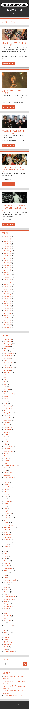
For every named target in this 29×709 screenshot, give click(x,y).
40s (5, 377)
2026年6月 (7, 241)
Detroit (6, 434)
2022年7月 (7, 301)
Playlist (8, 53)
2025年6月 (7, 258)
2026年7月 (7, 239)
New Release (8, 537)
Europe (6, 453)
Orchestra (7, 546)
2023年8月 (7, 289)
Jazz (24, 51)
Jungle (6, 504)
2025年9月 (7, 253)
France (6, 468)
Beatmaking (8, 406)
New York (7, 542)
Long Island (7, 511)
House (6, 484)
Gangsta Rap (8, 473)
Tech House (7, 606)
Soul (9, 99)
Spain (5, 601)
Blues (5, 410)
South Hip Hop (8, 599)
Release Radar (8, 568)
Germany (7, 475)
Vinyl (17, 53)
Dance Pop (7, 430)
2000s (6, 351)
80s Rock (24, 49)
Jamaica (6, 494)
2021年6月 (7, 327)
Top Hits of (7, 616)
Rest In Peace (17, 97)
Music (3, 53)
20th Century (8, 372)
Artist (10, 214)
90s (8, 214)
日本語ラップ (8, 642)
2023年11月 (8, 282)
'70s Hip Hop (8, 339)
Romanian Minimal (10, 580)
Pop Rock (7, 561)
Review (6, 573)
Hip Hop (8, 97)
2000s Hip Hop (8, 356)
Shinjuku (6, 589)
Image (6, 489)
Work (5, 635)
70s (18, 49)
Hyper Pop (7, 487)
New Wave (7, 539)
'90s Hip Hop (8, 344)
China (6, 415)
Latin (5, 506)
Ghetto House (8, 477)
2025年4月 (7, 263)
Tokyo (6, 613)
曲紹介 (11, 137)
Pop (7, 216)
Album (6, 399)
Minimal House (8, 518)
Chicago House (8, 413)
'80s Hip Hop (8, 341)
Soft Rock (12, 53)
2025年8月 (7, 256)
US (12, 216)
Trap (5, 618)
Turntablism (8, 620)
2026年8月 (7, 237)
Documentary (8, 446)
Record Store (8, 563)
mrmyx (17, 47)
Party (5, 549)
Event (6, 456)
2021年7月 (7, 325)
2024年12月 (8, 272)
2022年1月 (7, 311)
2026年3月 (7, 248)
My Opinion (7, 535)
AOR (5, 401)
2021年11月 (8, 315)
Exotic (6, 458)
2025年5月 (7, 260)
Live (5, 508)
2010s (6, 360)
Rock (5, 575)
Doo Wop (7, 449)
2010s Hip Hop (8, 363)
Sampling (4, 99)
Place (5, 554)
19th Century (8, 49)
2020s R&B (7, 370)
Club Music (7, 420)
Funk (14, 51)
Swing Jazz (7, 604)
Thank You (7, 611)
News (6, 544)
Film (17, 214)
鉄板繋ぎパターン (9, 651)
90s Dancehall (8, 394)
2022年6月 (7, 303)
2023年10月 (8, 284)
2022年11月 (8, 291)
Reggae (6, 566)
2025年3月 (7, 265)
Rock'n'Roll (7, 578)
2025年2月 (7, 268)
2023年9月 (7, 287)
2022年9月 (7, 296)
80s (21, 49)
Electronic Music (9, 451)
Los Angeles (8, 513)
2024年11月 (8, 275)
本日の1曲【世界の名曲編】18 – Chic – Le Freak (13, 132)
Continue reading (8, 63)
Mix (5, 520)
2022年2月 (7, 308)
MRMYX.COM (14, 10)
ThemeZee (23, 705)
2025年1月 (7, 270)
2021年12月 (8, 313)
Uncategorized (8, 625)
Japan (5, 496)
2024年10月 (8, 277)
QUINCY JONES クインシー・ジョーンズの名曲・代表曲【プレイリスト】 (14, 207)
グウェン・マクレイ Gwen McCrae (11, 92)
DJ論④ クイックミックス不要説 (14, 695)
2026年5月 (7, 244)
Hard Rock (19, 51)
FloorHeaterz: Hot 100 (11, 465)
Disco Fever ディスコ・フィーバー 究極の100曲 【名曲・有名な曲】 (14, 169)
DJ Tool (6, 441)
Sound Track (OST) (9, 597)
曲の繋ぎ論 (7, 644)
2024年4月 (7, 279)
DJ (4, 439)
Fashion (6, 461)
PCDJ (5, 551)
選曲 (5, 649)
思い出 (6, 640)
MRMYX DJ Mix (8, 525)
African (6, 396)
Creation (6, 425)
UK (5, 623)
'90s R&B (7, 346)
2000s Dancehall (9, 353)
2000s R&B (7, 358)
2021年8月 (7, 322)
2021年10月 (8, 318)
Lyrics (6, 515)
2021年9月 (7, 320)
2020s (6, 365)
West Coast (7, 632)
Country (6, 422)
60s (16, 49)
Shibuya (6, 587)
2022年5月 (7, 306)
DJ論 (5, 444)
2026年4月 (7, 246)
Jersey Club (7, 501)
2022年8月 (7, 299)
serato (6, 585)
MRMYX (6, 523)
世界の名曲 (7, 637)
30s (5, 375)
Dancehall (7, 432)
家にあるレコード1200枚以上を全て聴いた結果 (14, 44)
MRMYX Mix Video (9, 527)
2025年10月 (8, 251)
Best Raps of (8, 408)
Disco (11, 51)
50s (13, 49)
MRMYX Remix (8, 530)
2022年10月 (8, 294)
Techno (6, 609)
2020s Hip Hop (8, 368)
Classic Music (5, 51)
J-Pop (5, 492)
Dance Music (8, 427)
